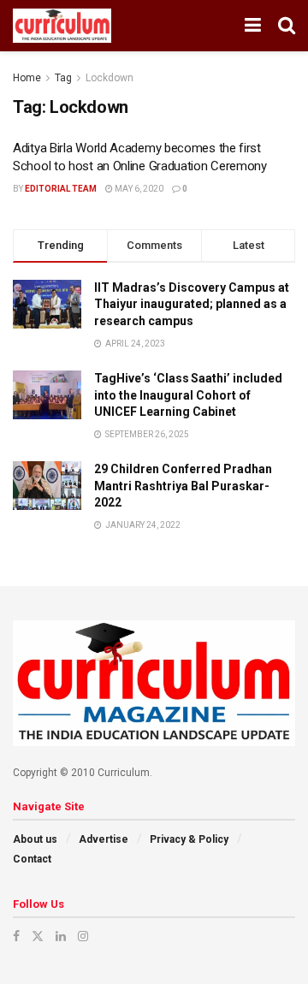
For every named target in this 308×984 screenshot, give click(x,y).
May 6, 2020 (138, 188)
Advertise (103, 839)
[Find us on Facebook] (16, 936)
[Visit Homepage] (62, 26)
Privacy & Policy (189, 839)
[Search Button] (286, 25)
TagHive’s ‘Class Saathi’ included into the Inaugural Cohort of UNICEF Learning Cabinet (188, 394)
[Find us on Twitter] (38, 936)
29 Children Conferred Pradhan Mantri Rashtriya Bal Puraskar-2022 (183, 485)
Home (27, 78)
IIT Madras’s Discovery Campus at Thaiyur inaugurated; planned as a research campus (191, 304)
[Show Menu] (253, 25)
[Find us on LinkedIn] (61, 936)
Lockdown (109, 78)
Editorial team (61, 188)
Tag (63, 78)
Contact (32, 859)
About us (35, 839)
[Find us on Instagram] (83, 936)
